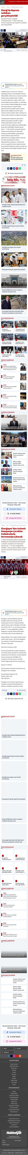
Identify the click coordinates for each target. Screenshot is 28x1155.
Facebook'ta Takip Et (15, 509)
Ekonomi (14, 1074)
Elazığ (14, 1091)
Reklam (4, 1142)
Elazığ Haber (14, 1093)
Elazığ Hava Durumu (14, 1118)
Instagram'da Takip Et (15, 518)
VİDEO (5, 1048)
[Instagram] (14, 1056)
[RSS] (20, 1056)
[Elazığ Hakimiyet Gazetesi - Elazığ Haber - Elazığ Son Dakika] (14, 1133)
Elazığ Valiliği (14, 1099)
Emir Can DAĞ (7, 577)
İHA (8, 50)
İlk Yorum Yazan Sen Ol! (15, 173)
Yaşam (8, 7)
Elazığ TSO (14, 1101)
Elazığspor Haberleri (14, 1105)
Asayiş (14, 1072)
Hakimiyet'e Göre (14, 1066)
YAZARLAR (6, 1052)
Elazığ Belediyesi (14, 1097)
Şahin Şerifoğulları (14, 1127)
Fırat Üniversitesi (14, 1107)
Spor (8, 525)
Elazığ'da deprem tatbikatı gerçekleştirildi (17, 7)
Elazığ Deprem (14, 1111)
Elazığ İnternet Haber (14, 1109)
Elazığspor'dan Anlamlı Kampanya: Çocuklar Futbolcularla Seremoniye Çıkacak (18, 525)
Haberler (3, 7)
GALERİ (19, 1048)
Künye (3, 1140)
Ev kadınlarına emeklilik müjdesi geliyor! (16, 1)
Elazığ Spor (14, 1068)
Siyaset (14, 1078)
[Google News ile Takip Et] (23, 50)
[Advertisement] (14, 496)
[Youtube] (17, 1056)
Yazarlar (14, 1070)
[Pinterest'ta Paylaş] (17, 168)
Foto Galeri (14, 1082)
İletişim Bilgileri (17, 1140)
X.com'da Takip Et (15, 513)
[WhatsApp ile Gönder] (20, 168)
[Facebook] (8, 1056)
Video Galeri (14, 1080)
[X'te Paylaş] (4, 30)
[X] (11, 1056)
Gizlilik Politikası (5, 1144)
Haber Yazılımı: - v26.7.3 (14, 1152)
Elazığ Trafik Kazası (14, 1122)
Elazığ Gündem (14, 1064)
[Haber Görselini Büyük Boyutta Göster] (14, 40)
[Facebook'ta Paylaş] (2, 30)
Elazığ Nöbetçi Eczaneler (14, 1120)
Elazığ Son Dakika (14, 1095)
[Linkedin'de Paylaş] (14, 168)
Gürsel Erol (14, 1124)
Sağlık (14, 1076)
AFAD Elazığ (14, 1103)
